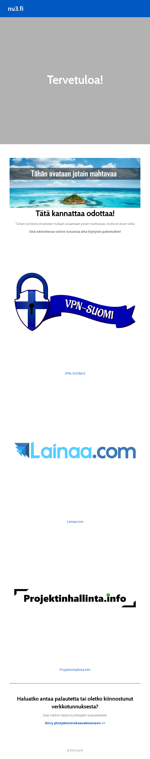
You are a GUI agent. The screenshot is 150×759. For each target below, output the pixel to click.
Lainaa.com (75, 521)
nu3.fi (79, 750)
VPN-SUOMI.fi (75, 373)
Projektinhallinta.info (75, 670)
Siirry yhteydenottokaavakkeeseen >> (75, 723)
